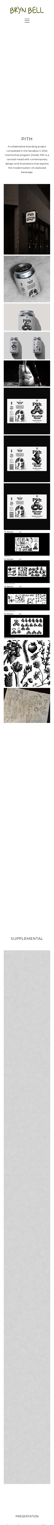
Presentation (27, 1516)
